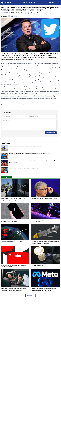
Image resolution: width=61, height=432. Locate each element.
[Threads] (29, 2)
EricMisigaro (14, 16)
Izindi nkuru (29, 295)
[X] (34, 2)
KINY (55, 2)
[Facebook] (24, 2)
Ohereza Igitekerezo (50, 132)
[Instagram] (27, 2)
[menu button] (58, 2)
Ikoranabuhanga (4, 12)
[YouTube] (32, 2)
